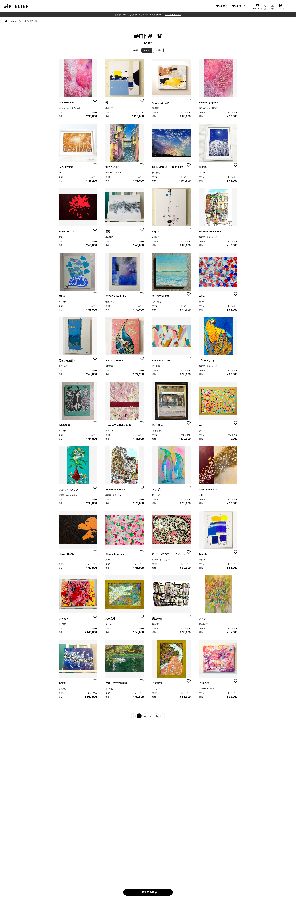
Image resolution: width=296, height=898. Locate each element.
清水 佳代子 (110, 431)
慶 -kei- (202, 302)
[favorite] (95, 100)
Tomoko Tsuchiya (207, 689)
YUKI (201, 495)
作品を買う (221, 6)
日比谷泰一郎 (157, 366)
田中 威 (156, 495)
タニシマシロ (204, 431)
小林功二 (109, 108)
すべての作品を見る (173, 15)
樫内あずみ (203, 624)
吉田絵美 (109, 366)
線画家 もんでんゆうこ (209, 237)
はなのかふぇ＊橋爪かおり (70, 108)
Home (13, 21)
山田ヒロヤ (63, 366)
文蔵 (60, 237)
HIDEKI (61, 173)
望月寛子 (156, 108)
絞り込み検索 (149, 892)
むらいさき (157, 302)
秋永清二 (156, 624)
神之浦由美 (157, 431)
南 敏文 (156, 173)
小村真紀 (109, 237)
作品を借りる (238, 6)
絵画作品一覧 (30, 21)
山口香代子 (63, 302)
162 (156, 716)
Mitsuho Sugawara (113, 173)
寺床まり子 (110, 302)
